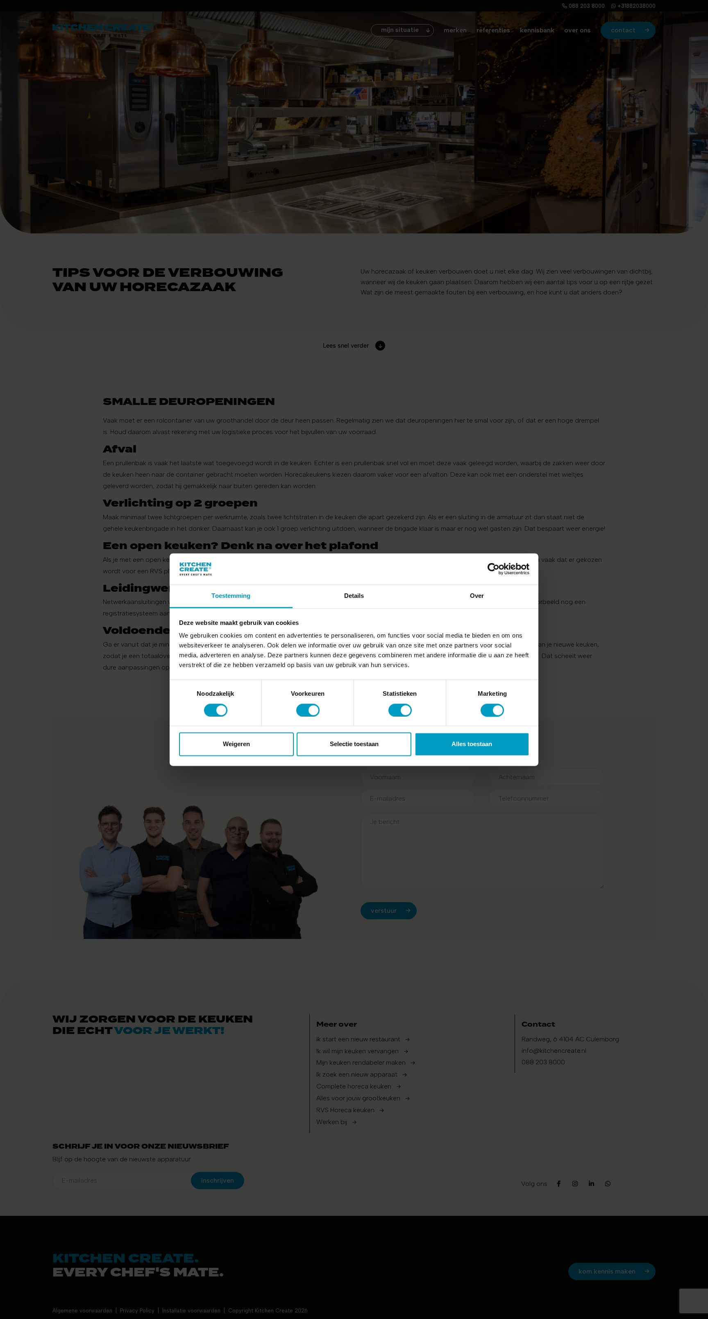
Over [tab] (477, 596)
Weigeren (236, 744)
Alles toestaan (472, 744)
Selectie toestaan (354, 744)
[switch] (308, 710)
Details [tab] (354, 596)
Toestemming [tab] (230, 596)
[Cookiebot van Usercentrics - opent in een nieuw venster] (493, 569)
